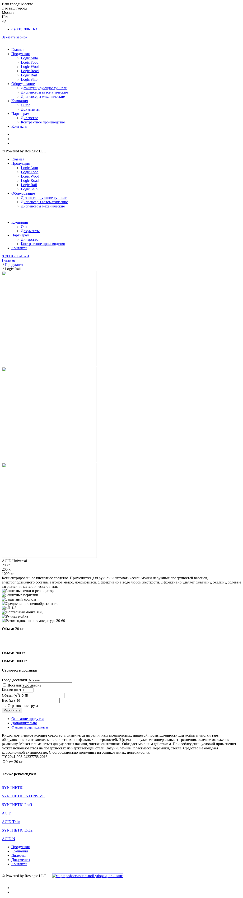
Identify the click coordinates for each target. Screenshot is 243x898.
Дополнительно (24, 723)
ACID (6, 813)
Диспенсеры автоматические (44, 92)
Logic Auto (29, 58)
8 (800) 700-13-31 (25, 29)
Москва (27, 4)
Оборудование (23, 84)
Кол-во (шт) (11, 690)
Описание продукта (27, 719)
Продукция (20, 54)
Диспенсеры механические (43, 96)
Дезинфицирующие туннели (44, 88)
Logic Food (29, 62)
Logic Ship (29, 79)
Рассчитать (12, 710)
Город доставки (14, 680)
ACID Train (11, 822)
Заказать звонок (15, 37)
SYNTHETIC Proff (17, 805)
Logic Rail (29, 75)
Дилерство (29, 118)
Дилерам (18, 855)
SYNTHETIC (12, 787)
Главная (17, 49)
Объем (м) (11, 695)
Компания (19, 101)
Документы (30, 109)
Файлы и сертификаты (29, 727)
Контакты (19, 126)
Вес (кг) (8, 700)
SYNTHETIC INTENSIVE (23, 796)
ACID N (8, 839)
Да (4, 21)
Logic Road (30, 71)
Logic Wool (30, 67)
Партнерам (20, 114)
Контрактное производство (43, 122)
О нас (25, 105)
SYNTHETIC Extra (17, 830)
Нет (5, 17)
